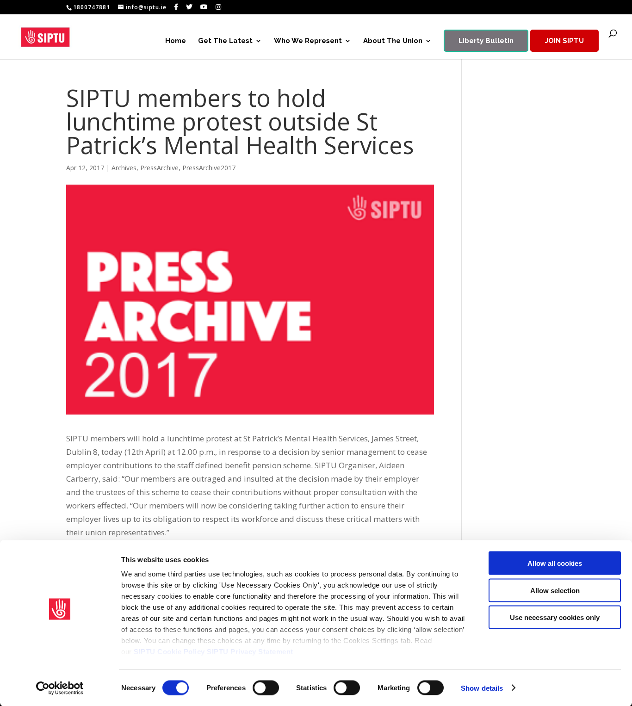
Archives (124, 167)
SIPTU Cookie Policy (169, 652)
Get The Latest (225, 41)
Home (175, 41)
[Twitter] (189, 7)
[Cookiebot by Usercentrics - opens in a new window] (59, 688)
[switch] (266, 687)
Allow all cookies (554, 563)
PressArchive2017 (208, 167)
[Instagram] (219, 7)
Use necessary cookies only (555, 617)
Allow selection (555, 590)
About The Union (392, 41)
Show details (482, 688)
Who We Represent (308, 41)
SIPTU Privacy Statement (250, 652)
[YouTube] (204, 7)
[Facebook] (176, 7)
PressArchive (159, 167)
